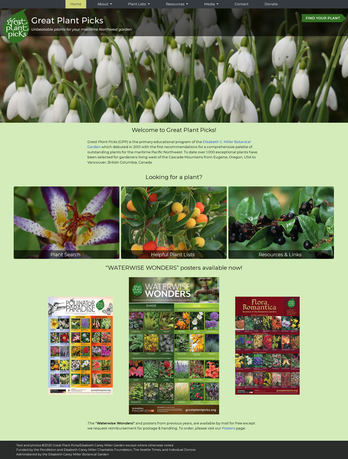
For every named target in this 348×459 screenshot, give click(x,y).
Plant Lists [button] (137, 4)
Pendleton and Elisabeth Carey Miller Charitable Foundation (86, 450)
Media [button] (210, 4)
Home (76, 4)
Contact (242, 4)
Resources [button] (175, 4)
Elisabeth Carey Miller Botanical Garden (78, 454)
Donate (271, 4)
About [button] (103, 4)
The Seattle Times (147, 450)
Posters (228, 428)
